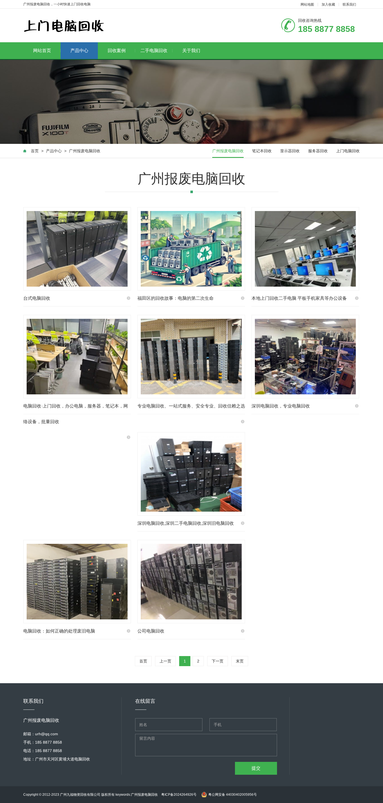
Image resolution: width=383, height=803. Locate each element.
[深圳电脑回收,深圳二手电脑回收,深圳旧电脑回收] (191, 474)
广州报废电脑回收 (84, 151)
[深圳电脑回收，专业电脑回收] (305, 356)
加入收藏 (328, 4)
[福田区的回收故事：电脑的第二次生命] (191, 249)
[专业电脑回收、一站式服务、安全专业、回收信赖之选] (191, 356)
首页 (35, 151)
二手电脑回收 (153, 50)
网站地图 (307, 4)
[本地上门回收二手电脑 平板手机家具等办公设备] (305, 249)
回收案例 (117, 50)
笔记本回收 (262, 151)
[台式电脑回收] (77, 249)
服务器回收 (318, 151)
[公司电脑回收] (191, 581)
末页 (240, 661)
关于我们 (191, 50)
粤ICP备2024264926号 (179, 795)
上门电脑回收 (348, 151)
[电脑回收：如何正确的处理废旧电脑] (77, 581)
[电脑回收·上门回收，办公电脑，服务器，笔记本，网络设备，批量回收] (77, 356)
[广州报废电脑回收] (64, 26)
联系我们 (349, 4)
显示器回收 (290, 151)
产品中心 (79, 50)
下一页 (217, 661)
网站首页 (42, 50)
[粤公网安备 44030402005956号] (228, 789)
